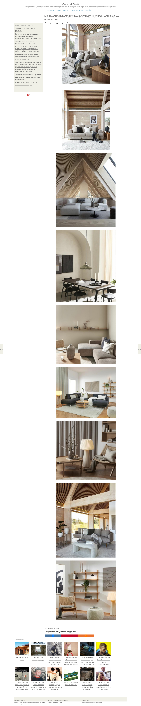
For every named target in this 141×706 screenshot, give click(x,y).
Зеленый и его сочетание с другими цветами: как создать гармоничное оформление (28, 77)
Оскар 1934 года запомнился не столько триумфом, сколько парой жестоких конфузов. (27, 57)
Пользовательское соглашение (60, 700)
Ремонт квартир (63, 10)
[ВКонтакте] (53, 635)
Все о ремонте (70, 3)
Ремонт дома (77, 10)
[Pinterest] (69, 635)
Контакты (50, 700)
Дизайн (88, 10)
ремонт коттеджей (54, 628)
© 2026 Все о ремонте (19, 700)
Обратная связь (85, 700)
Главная (50, 10)
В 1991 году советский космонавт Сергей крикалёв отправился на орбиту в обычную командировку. (27, 49)
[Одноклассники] (86, 635)
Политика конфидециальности (55, 702)
